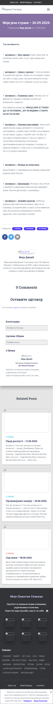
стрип (43, 669)
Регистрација (26, 2)
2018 (35, 656)
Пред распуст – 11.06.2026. (22, 441)
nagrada (7, 664)
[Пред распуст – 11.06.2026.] (26, 421)
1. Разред (17, 228)
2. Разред (10, 437)
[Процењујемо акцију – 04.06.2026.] (26, 480)
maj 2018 (33, 660)
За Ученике (42, 228)
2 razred (7, 656)
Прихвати (27, 701)
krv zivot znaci (19, 660)
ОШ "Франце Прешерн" (26, 366)
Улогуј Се (14, 2)
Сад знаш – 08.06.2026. (19, 557)
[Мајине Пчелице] (13, 9)
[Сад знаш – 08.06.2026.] (26, 537)
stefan (30, 664)
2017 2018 (26, 656)
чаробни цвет (27, 673)
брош (47, 664)
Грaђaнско (30, 228)
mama (42, 660)
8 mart (16, 656)
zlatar (39, 664)
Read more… (33, 460)
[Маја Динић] (24, 252)
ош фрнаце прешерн (12, 669)
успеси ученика (10, 673)
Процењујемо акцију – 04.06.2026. (26, 500)
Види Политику (40, 701)
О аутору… (37, 2)
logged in (16, 307)
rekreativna (19, 664)
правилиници (30, 669)
